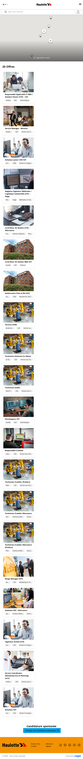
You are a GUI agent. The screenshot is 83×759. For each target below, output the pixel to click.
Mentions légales (49, 745)
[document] (41, 87)
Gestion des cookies (35, 745)
